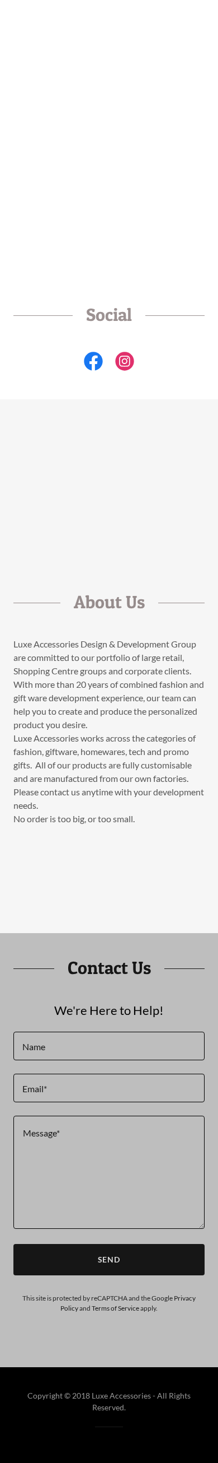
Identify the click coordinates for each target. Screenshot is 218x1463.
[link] (93, 363)
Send (109, 1259)
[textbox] (109, 1046)
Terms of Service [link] (115, 1308)
